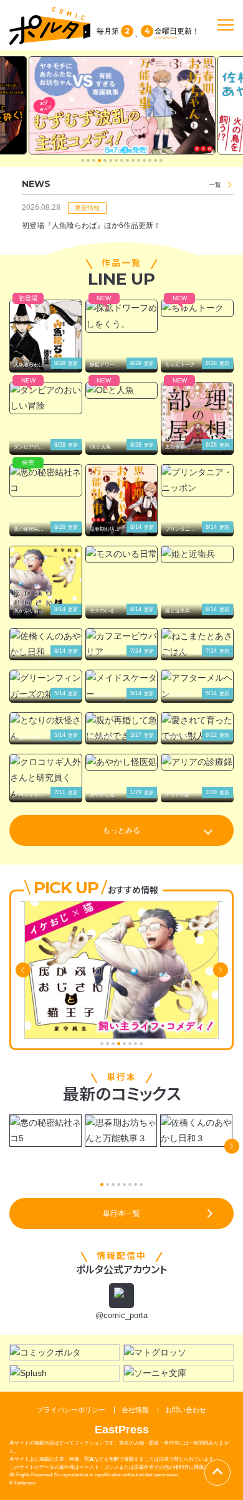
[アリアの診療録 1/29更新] (197, 762)
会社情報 (135, 1409)
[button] (82, 160)
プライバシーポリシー (71, 1409)
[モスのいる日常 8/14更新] (121, 554)
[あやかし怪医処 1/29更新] (121, 762)
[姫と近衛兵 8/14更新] (197, 554)
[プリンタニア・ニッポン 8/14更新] (197, 480)
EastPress (122, 1429)
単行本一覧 (121, 1213)
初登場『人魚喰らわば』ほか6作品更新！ (91, 225)
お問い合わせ (185, 1409)
